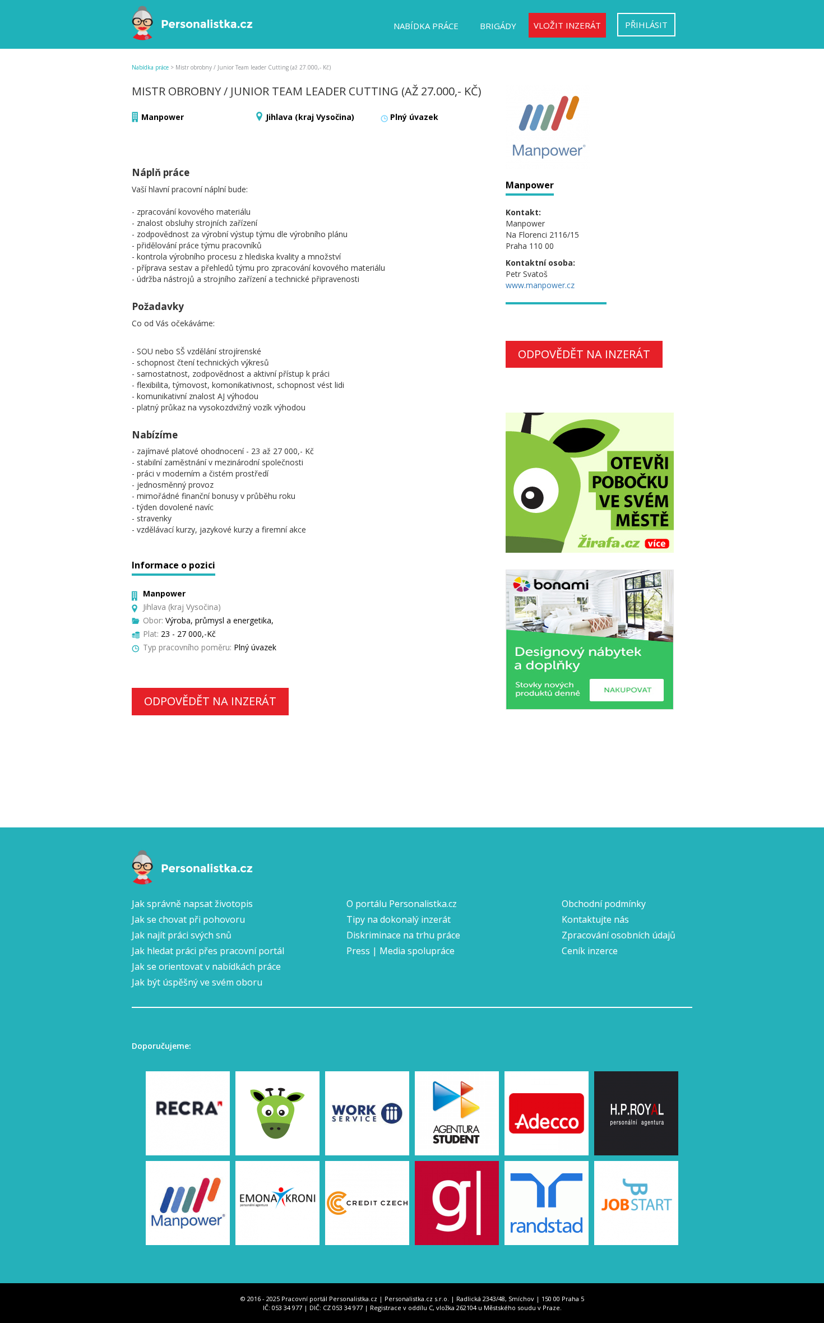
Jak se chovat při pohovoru (188, 919)
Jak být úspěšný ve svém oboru (197, 982)
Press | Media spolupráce (400, 951)
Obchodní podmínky (604, 904)
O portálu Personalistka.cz (401, 904)
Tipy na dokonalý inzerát (398, 919)
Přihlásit (646, 24)
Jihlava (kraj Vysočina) (310, 117)
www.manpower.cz (540, 285)
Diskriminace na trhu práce (403, 935)
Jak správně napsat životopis (192, 904)
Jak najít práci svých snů (182, 935)
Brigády (498, 25)
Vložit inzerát (567, 25)
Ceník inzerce (590, 951)
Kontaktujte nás (595, 919)
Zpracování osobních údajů (618, 935)
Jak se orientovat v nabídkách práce (206, 966)
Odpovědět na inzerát (210, 701)
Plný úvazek (414, 117)
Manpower (162, 117)
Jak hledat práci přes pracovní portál (208, 951)
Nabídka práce (426, 25)
